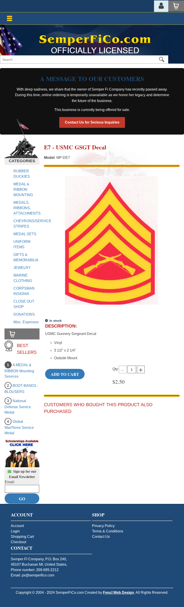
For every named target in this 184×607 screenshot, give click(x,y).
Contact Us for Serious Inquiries (92, 122)
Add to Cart (65, 374)
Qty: (115, 369)
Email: (10, 482)
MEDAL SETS (24, 234)
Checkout (18, 542)
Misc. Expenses (26, 322)
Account (17, 526)
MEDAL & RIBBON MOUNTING (23, 189)
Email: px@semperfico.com (32, 575)
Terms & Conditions (107, 531)
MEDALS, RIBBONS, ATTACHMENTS (27, 208)
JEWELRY (22, 268)
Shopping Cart (22, 536)
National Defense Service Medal (17, 406)
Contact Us (101, 536)
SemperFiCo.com (70, 592)
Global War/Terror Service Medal (19, 427)
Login (15, 531)
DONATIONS (24, 314)
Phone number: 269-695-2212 (35, 570)
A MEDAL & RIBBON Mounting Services (19, 370)
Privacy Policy (103, 526)
